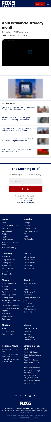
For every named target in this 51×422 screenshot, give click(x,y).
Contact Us (28, 295)
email (34, 396)
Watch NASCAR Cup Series (31, 364)
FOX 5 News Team (31, 292)
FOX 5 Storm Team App (31, 232)
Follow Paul (6, 265)
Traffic (26, 236)
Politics (4, 234)
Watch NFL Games (31, 352)
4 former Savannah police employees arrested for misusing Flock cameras (16, 119)
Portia (4, 292)
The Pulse (5, 286)
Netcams (27, 225)
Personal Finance (30, 328)
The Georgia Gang (9, 295)
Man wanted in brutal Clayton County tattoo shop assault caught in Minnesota (18, 140)
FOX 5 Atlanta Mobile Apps (10, 243)
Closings (27, 223)
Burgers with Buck (9, 260)
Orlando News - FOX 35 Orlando (10, 355)
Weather (28, 219)
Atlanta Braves (29, 257)
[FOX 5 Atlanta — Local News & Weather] (9, 4)
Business (27, 334)
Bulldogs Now (7, 298)
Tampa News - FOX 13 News (10, 350)
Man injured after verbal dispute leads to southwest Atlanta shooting (17, 150)
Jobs (25, 300)
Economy (27, 331)
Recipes (5, 271)
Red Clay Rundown (9, 289)
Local (4, 223)
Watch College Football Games (32, 356)
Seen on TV (28, 286)
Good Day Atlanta (7, 255)
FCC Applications (30, 309)
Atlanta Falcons (29, 260)
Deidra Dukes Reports (10, 305)
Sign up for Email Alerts (32, 298)
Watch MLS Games (31, 383)
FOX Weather (29, 239)
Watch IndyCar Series (32, 368)
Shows (5, 280)
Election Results (8, 334)
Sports (27, 253)
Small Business (29, 340)
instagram (30, 396)
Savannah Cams (30, 228)
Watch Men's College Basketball (32, 371)
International (7, 231)
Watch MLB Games (31, 360)
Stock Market (29, 337)
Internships (28, 303)
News (26, 32)
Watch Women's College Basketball (31, 376)
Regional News (10, 345)
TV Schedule (6, 319)
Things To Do (7, 274)
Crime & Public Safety (10, 225)
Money (27, 325)
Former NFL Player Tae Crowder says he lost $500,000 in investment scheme (18, 108)
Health (4, 237)
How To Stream (30, 283)
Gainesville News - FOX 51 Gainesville (11, 360)
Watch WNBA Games (32, 380)
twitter (25, 396)
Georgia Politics (8, 331)
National (5, 228)
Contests (27, 289)
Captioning (28, 312)
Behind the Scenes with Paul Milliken (11, 301)
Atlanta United (29, 265)
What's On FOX (8, 316)
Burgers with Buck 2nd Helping (10, 309)
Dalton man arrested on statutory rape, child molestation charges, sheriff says (19, 129)
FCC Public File (29, 306)
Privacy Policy (28, 200)
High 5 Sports (29, 268)
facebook (21, 396)
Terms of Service (27, 202)
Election (6, 325)
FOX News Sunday (9, 247)
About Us (28, 280)
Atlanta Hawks (29, 263)
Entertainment (7, 240)
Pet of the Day (7, 268)
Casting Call (6, 263)
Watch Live (40, 4)
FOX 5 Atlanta (18, 32)
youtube (16, 396)
